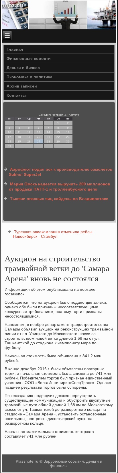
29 (58, 141)
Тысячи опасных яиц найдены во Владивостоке (59, 198)
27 (38, 141)
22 (58, 136)
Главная (15, 49)
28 (48, 141)
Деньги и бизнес (23, 67)
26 (29, 141)
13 (38, 132)
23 (68, 136)
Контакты (16, 95)
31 (9, 146)
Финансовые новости (29, 58)
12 (29, 132)
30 (68, 141)
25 (19, 141)
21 (48, 136)
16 (68, 132)
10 (9, 132)
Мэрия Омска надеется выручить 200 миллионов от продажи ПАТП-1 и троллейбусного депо (59, 186)
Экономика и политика (29, 77)
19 (29, 136)
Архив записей (22, 86)
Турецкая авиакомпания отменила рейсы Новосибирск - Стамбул (52, 234)
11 (19, 132)
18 (19, 136)
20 (38, 136)
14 (48, 132)
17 (9, 136)
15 (58, 132)
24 (9, 141)
